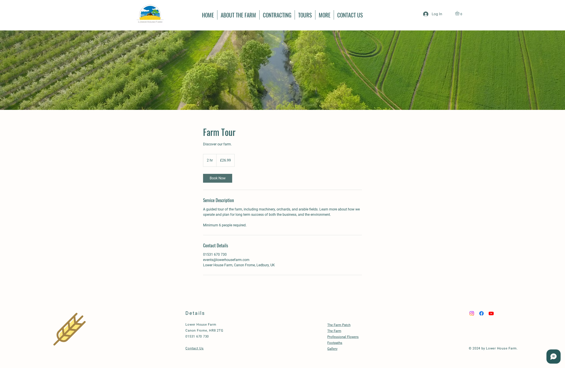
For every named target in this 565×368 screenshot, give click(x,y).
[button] (460, 13)
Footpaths (334, 343)
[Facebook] (481, 313)
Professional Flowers (343, 337)
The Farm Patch (338, 325)
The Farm (334, 331)
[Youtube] (491, 313)
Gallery (332, 349)
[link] (217, 178)
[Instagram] (472, 313)
